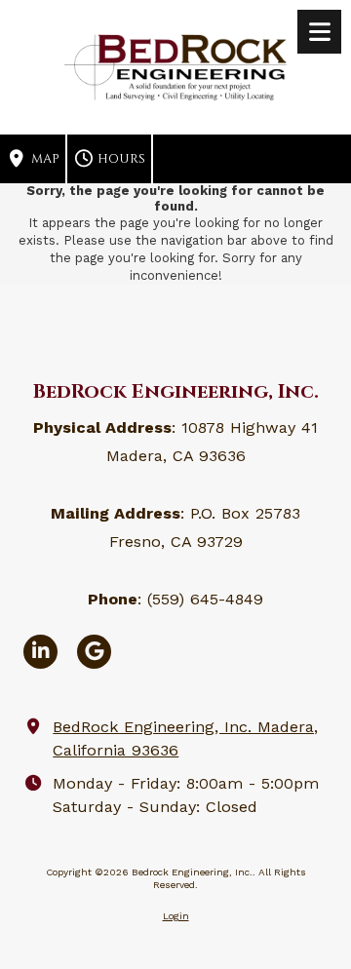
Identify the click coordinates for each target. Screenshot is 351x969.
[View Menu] (319, 32)
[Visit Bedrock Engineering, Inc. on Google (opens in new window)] (94, 652)
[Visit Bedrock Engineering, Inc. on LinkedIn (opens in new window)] (40, 652)
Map (43, 159)
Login (176, 916)
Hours (120, 159)
